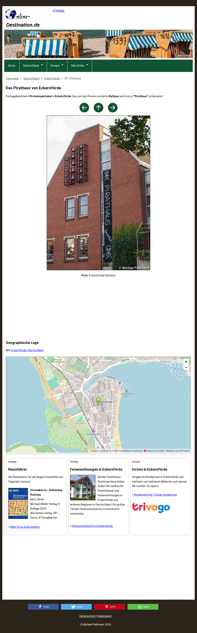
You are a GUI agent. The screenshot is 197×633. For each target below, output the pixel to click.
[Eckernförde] (98, 111)
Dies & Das (77, 65)
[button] (43, 607)
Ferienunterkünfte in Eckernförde (92, 526)
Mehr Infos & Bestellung (25, 526)
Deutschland (31, 65)
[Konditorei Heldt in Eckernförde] (84, 111)
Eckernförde (19, 350)
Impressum (105, 616)
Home (11, 65)
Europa (55, 65)
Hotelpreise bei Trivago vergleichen (155, 494)
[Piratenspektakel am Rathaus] (113, 111)
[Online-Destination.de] (22, 25)
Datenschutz (87, 616)
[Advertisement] (98, 309)
